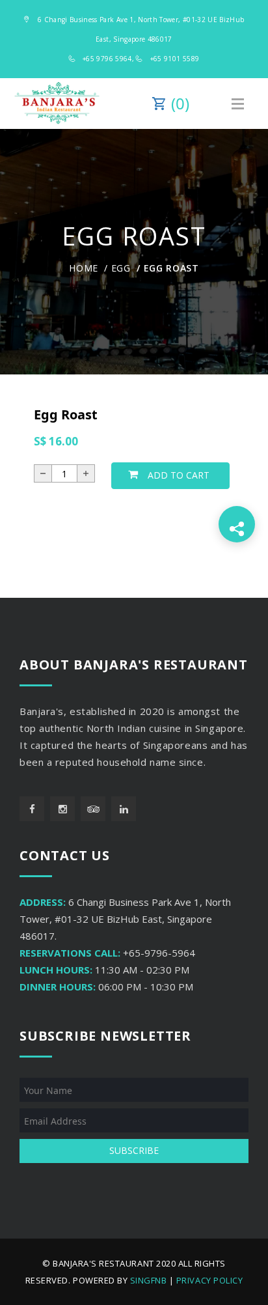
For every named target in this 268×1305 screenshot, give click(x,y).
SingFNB (148, 1280)
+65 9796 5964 (107, 58)
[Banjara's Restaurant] (56, 103)
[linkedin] (123, 808)
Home (83, 268)
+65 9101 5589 (175, 58)
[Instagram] (62, 808)
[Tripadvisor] (93, 808)
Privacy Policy (209, 1280)
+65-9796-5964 (159, 952)
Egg (121, 268)
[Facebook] (32, 808)
